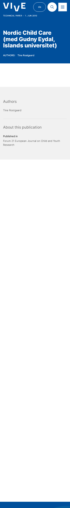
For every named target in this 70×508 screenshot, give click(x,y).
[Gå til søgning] (52, 7)
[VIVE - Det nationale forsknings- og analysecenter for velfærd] (14, 7)
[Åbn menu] (62, 7)
